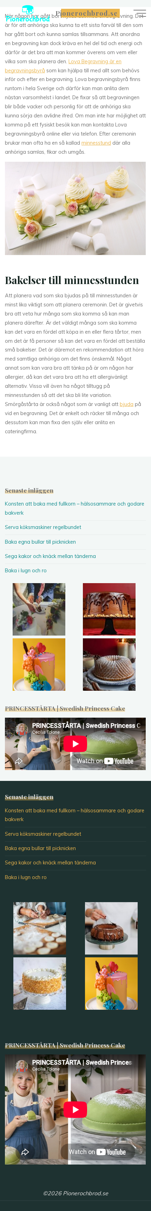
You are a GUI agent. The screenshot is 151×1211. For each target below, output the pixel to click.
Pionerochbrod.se (86, 13)
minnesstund (96, 143)
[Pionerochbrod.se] (28, 13)
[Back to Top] (123, 1184)
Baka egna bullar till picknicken (40, 542)
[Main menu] (139, 13)
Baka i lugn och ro (26, 570)
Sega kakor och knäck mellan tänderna (50, 556)
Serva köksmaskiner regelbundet (43, 527)
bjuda (126, 404)
